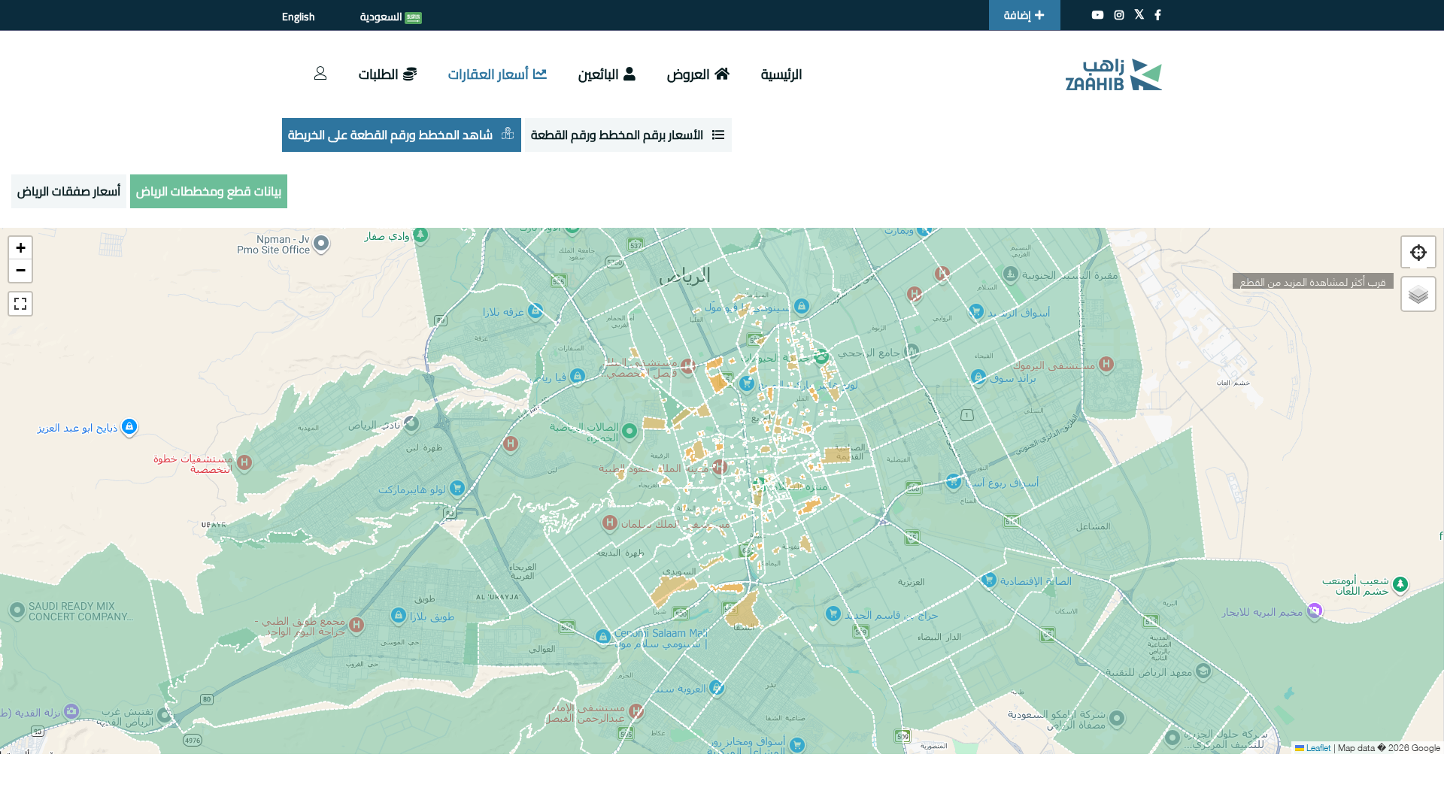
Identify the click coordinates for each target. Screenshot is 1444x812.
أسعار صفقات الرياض (68, 191)
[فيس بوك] (1158, 15)
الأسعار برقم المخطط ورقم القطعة (617, 134)
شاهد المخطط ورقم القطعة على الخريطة (390, 134)
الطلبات (379, 74)
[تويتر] (1139, 15)
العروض (688, 74)
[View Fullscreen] (20, 303)
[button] (20, 248)
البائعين (598, 74)
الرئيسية (781, 74)
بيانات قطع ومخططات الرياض (208, 191)
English (298, 16)
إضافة (1017, 15)
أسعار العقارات (488, 74)
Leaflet (1317, 747)
